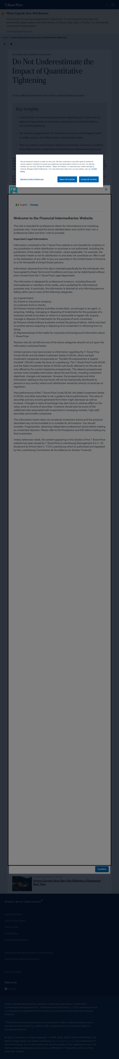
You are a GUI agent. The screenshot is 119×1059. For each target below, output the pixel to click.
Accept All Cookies (89, 179)
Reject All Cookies (67, 179)
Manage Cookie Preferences (32, 179)
